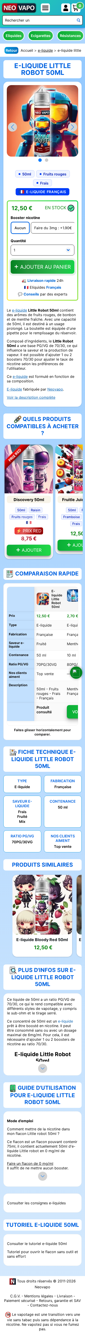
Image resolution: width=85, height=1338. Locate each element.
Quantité (18, 241)
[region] (42, 656)
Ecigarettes (41, 35)
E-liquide (14, 389)
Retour (11, 50)
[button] (72, 127)
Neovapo (55, 389)
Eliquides (14, 35)
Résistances (70, 35)
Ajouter (31, 550)
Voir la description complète (31, 397)
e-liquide (45, 50)
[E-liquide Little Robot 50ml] (42, 120)
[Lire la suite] (42, 1068)
